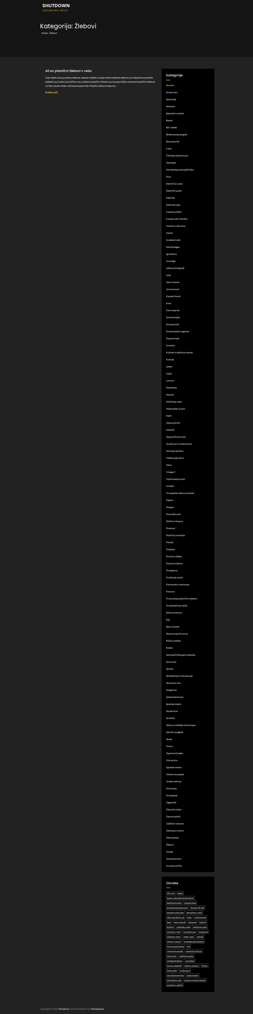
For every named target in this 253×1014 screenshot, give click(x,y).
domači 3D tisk (197, 907)
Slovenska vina (173, 682)
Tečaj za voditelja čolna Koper (181, 725)
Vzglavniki (171, 802)
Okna (169, 464)
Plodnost (170, 528)
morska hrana (189, 932)
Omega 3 (170, 472)
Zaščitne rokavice (175, 823)
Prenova (170, 591)
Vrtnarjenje (171, 795)
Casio (169, 148)
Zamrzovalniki (173, 816)
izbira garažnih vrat (175, 917)
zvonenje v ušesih (175, 985)
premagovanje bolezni (194, 941)
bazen (180, 893)
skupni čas (171, 956)
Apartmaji (171, 99)
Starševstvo (172, 711)
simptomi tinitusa (194, 951)
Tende (169, 739)
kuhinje (170, 927)
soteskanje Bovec (174, 961)
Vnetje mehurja (173, 781)
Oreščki (170, 486)
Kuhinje (170, 359)
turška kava (185, 970)
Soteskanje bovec (174, 697)
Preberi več (51, 92)
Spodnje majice (173, 704)
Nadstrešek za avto (175, 408)
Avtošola (170, 106)
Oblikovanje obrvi (175, 457)
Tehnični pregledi (174, 732)
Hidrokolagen (173, 247)
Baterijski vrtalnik (175, 113)
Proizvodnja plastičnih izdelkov (181, 598)
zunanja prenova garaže (194, 980)
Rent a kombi (172, 626)
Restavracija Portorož (177, 633)
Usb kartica (171, 760)
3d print (170, 85)
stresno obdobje (174, 965)
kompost (192, 922)
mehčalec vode (183, 927)
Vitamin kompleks (175, 774)
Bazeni (169, 120)
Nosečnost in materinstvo (179, 443)
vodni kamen (192, 975)
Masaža (170, 394)
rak (188, 946)
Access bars (172, 92)
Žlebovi (170, 844)
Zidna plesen (172, 837)
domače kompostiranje (177, 907)
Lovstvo (170, 380)
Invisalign (171, 261)
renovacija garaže (175, 951)
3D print (171, 893)
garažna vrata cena (175, 912)
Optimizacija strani (175, 479)
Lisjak (169, 373)
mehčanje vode (200, 927)
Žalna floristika (173, 809)
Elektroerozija (173, 204)
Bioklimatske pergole (176, 134)
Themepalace (97, 1008)
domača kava (190, 902)
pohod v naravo (174, 941)
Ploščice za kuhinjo (175, 535)
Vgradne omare (173, 767)
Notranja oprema (174, 450)
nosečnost (203, 932)
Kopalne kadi (172, 338)
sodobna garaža (186, 956)
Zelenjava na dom (175, 830)
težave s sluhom (191, 965)
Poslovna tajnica (174, 563)
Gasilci (169, 232)
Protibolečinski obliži (176, 605)
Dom (168, 176)
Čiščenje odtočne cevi (177, 155)
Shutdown (56, 5)
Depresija (171, 162)
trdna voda (172, 970)
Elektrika (170, 197)
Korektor (170, 345)
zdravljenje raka (174, 980)
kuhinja (202, 922)
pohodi (200, 936)
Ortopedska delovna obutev (180, 493)
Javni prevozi (172, 289)
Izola (168, 275)
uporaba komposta (175, 975)
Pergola (170, 507)
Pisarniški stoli (173, 514)
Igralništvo (171, 254)
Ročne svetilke (173, 640)
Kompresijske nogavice (177, 331)
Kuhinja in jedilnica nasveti (179, 352)
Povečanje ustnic (174, 577)
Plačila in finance (174, 521)
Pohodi (169, 542)
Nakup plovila (173, 422)
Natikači (170, 429)
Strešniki (170, 718)
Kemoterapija (173, 317)
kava (169, 922)
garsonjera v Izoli (194, 912)
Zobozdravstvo (173, 858)
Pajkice (169, 500)
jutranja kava (200, 917)
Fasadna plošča (174, 211)
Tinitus (169, 746)
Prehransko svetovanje (177, 584)
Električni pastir (174, 190)
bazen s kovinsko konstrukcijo (180, 898)
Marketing (171, 387)
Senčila (169, 668)
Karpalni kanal (173, 296)
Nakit (169, 415)
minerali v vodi (173, 932)
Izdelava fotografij (175, 268)
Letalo (169, 366)
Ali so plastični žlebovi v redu (68, 71)
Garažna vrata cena (175, 225)
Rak (168, 619)
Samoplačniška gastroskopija (180, 654)
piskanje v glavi (174, 936)
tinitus (204, 965)
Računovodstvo (174, 612)
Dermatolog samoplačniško (180, 169)
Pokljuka (170, 549)
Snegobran (171, 690)
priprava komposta (175, 946)
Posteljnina (171, 570)
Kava (168, 303)
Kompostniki (172, 324)
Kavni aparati (173, 310)
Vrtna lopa (171, 788)
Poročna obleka (174, 556)
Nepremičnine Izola (176, 436)
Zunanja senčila (174, 865)
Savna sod (171, 661)
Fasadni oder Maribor (177, 218)
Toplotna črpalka (174, 753)
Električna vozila (174, 183)
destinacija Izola (174, 902)
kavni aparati (180, 922)
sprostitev (189, 961)
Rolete (169, 647)
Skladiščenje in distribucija (179, 675)
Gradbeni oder (173, 239)
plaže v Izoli (188, 936)
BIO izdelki (171, 127)
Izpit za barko (173, 282)
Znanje (169, 851)
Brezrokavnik (172, 141)
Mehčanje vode (174, 401)
